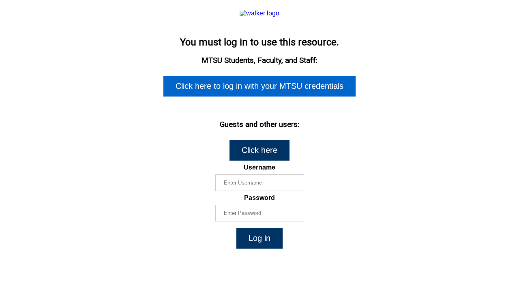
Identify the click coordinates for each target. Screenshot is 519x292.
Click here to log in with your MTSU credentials (259, 86)
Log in (259, 238)
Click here (259, 150)
